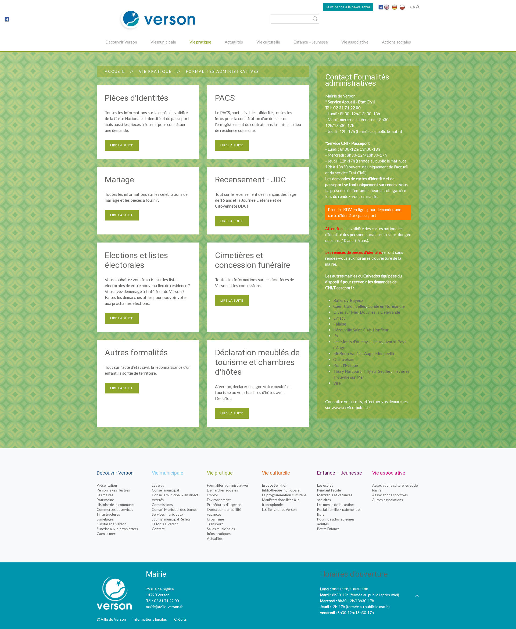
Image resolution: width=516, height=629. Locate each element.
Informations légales (149, 619)
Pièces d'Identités (136, 98)
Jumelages (105, 519)
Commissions (162, 505)
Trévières (401, 371)
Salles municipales (221, 529)
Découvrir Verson (121, 41)
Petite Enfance (328, 529)
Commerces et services (115, 509)
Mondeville (385, 353)
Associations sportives (390, 495)
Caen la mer (106, 534)
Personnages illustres (113, 490)
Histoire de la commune (115, 505)
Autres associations (387, 500)
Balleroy (340, 300)
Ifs (335, 335)
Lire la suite (121, 145)
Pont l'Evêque (345, 365)
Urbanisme (215, 519)
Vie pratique (200, 41)
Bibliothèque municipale (280, 490)
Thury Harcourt (347, 371)
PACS (225, 98)
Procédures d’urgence (224, 505)
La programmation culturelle (284, 495)
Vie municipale (163, 41)
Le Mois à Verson (165, 524)
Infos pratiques (219, 534)
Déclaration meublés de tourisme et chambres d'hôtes (257, 362)
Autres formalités (136, 352)
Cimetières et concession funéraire (252, 260)
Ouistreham (343, 359)
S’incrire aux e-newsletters (117, 529)
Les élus (158, 485)
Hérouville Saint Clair (352, 329)
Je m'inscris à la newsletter (348, 7)
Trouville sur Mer (348, 377)
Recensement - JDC (250, 179)
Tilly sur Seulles (377, 371)
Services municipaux (167, 514)
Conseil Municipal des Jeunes (174, 509)
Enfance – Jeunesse (310, 41)
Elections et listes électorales (136, 260)
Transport (215, 524)
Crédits (180, 619)
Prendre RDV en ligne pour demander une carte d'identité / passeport (364, 212)
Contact (158, 529)
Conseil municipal (165, 490)
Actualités (234, 41)
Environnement (219, 500)
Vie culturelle (268, 41)
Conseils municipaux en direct (175, 495)
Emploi (212, 495)
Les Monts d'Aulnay (350, 341)
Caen (337, 306)
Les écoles (325, 485)
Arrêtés (158, 500)
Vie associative (354, 41)
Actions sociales (396, 41)
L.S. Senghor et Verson (279, 509)
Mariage (119, 179)
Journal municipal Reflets (171, 519)
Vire (337, 383)
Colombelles (355, 306)
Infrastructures (108, 514)
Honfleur (381, 329)
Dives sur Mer (345, 312)
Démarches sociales (222, 490)
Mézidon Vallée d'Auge (353, 353)
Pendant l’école (329, 490)
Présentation (107, 485)
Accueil (115, 71)
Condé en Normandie (386, 306)
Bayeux (356, 300)
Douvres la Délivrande (380, 312)
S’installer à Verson (111, 524)
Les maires (105, 495)
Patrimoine (105, 500)
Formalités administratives (228, 485)
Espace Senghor (274, 485)
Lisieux (375, 341)
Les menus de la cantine (335, 505)
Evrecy (339, 318)
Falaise (339, 323)
